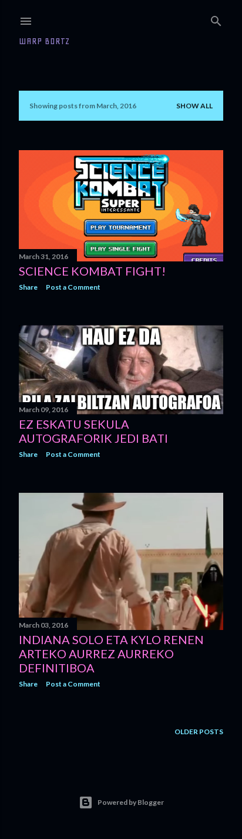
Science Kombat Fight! (92, 271)
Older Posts (198, 731)
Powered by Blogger (131, 802)
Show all (194, 105)
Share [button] (28, 287)
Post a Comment (73, 287)
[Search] (216, 18)
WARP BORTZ (44, 41)
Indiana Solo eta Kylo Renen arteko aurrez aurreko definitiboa (111, 653)
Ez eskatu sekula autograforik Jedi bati (93, 431)
